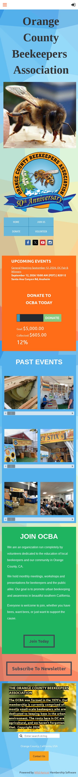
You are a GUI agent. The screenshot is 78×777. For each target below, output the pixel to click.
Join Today (39, 641)
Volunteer (41, 231)
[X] (35, 242)
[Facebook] (28, 242)
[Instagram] (50, 242)
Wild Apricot (41, 772)
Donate (16, 231)
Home (16, 221)
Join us (41, 221)
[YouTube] (42, 242)
